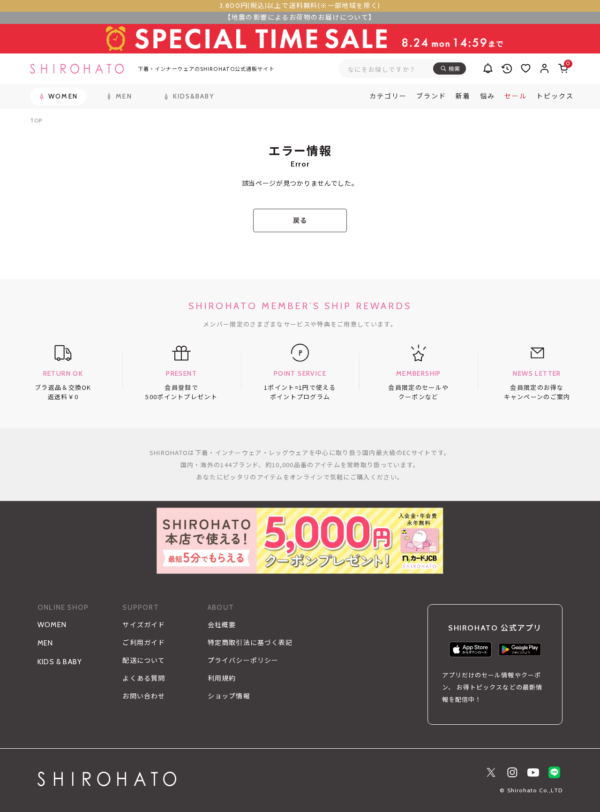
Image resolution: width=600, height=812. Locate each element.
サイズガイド (143, 625)
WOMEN (52, 625)
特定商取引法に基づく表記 (250, 642)
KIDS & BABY (60, 662)
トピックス (555, 96)
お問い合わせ (143, 696)
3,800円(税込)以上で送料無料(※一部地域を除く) (300, 5)
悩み (487, 96)
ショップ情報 (229, 696)
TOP (36, 120)
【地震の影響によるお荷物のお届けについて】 (299, 17)
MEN (45, 643)
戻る (300, 220)
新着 (463, 96)
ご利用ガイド (143, 642)
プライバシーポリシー (243, 660)
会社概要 (222, 625)
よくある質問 (143, 678)
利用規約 (222, 678)
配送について (143, 660)
